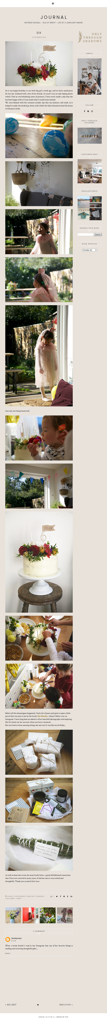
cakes (10, 896)
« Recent (10, 1005)
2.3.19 (13, 941)
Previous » (66, 1005)
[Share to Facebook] (60, 896)
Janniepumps (16, 938)
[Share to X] (57, 896)
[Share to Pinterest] (64, 896)
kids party (10, 898)
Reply (7, 953)
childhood (19, 896)
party (19, 898)
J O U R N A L (53, 17)
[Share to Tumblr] (67, 896)
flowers (40, 896)
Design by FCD (62, 1017)
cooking (30, 896)
